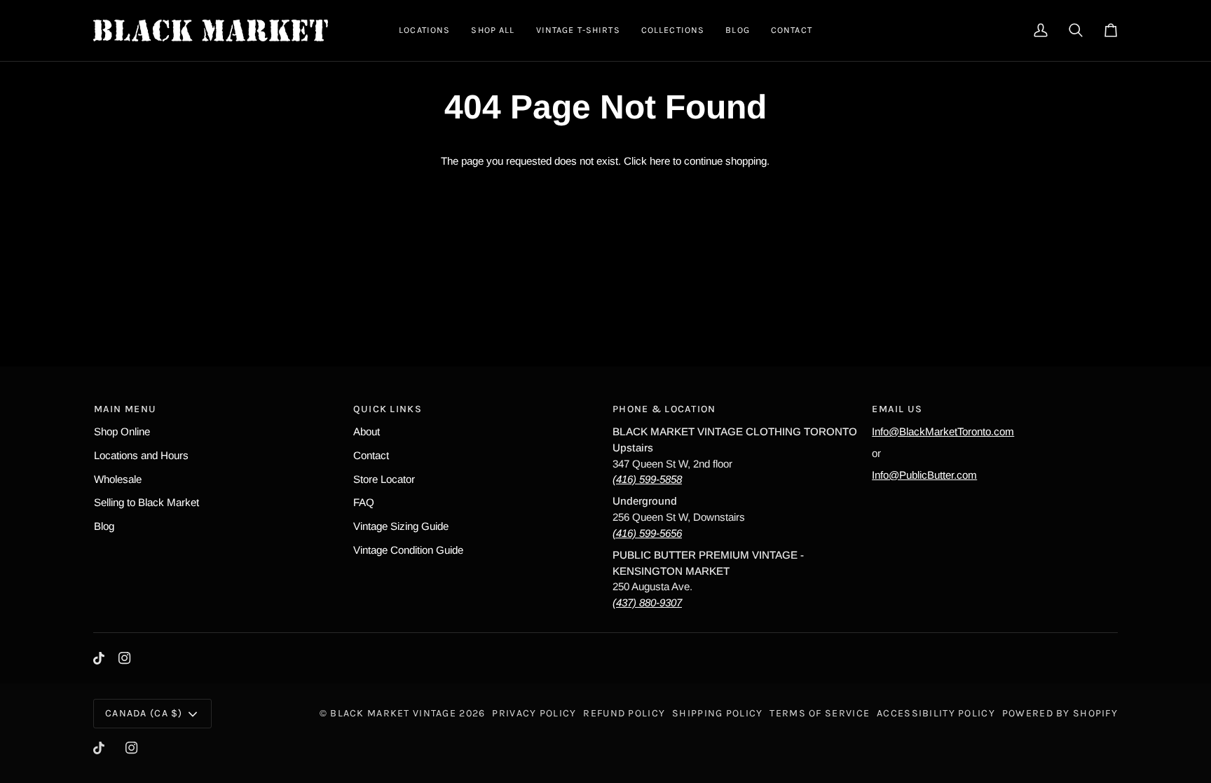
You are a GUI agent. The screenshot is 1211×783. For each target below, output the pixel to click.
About (366, 431)
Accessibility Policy (936, 713)
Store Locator (384, 479)
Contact (371, 455)
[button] (424, 30)
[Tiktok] (98, 658)
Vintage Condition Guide (408, 550)
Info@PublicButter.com (924, 475)
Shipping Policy (717, 713)
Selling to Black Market (146, 502)
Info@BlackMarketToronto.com (943, 431)
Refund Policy (624, 713)
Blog (104, 526)
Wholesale (118, 479)
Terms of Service (819, 713)
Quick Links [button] (387, 409)
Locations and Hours (141, 455)
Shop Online (122, 431)
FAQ (363, 502)
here (660, 161)
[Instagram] (124, 658)
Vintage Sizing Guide (401, 526)
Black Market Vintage (393, 713)
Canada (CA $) (144, 713)
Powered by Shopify (1060, 713)
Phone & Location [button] (664, 409)
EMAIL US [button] (897, 409)
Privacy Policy (534, 713)
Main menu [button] (125, 409)
